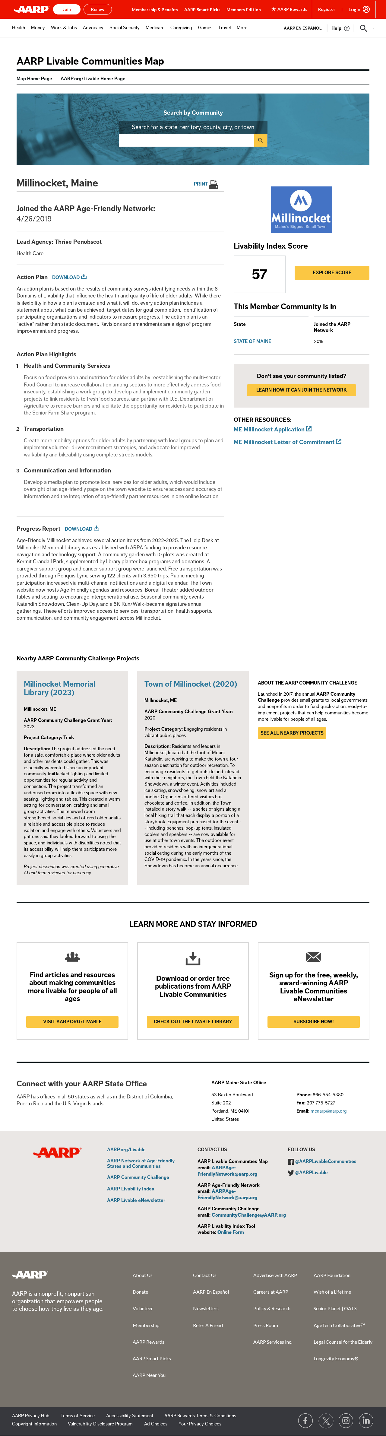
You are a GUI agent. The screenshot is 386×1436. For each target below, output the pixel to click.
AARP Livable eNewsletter (136, 1200)
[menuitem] (18, 31)
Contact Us (205, 1275)
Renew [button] (97, 9)
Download (66, 278)
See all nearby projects (292, 733)
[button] (363, 28)
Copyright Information (34, 1424)
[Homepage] (32, 9)
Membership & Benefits (155, 9)
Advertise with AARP (275, 1275)
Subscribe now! (313, 1022)
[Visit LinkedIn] (366, 1420)
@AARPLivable (311, 1173)
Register (326, 9)
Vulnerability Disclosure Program (100, 1424)
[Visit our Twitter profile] (326, 1420)
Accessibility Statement (129, 1416)
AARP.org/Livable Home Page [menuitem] (93, 79)
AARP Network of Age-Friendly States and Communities (141, 1163)
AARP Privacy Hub (30, 1416)
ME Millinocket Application (269, 429)
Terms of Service (78, 1416)
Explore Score (332, 273)
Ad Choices (155, 1424)
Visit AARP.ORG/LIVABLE (72, 1022)
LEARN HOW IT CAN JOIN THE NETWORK (301, 390)
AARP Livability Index (130, 1189)
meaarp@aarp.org (329, 1111)
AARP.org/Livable (126, 1150)
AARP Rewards (148, 1342)
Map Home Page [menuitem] (34, 79)
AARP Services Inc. (272, 1342)
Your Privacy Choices (200, 1424)
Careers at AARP (270, 1292)
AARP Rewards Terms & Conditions (200, 1416)
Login (354, 9)
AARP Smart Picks (202, 9)
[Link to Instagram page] (346, 1420)
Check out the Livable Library (193, 1022)
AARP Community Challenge (138, 1177)
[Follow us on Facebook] (305, 1420)
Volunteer (143, 1308)
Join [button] (67, 9)
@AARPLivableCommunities (325, 1161)
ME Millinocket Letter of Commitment (284, 442)
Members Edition (243, 9)
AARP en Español (303, 28)
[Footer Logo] (30, 1274)
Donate (140, 1292)
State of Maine (252, 341)
